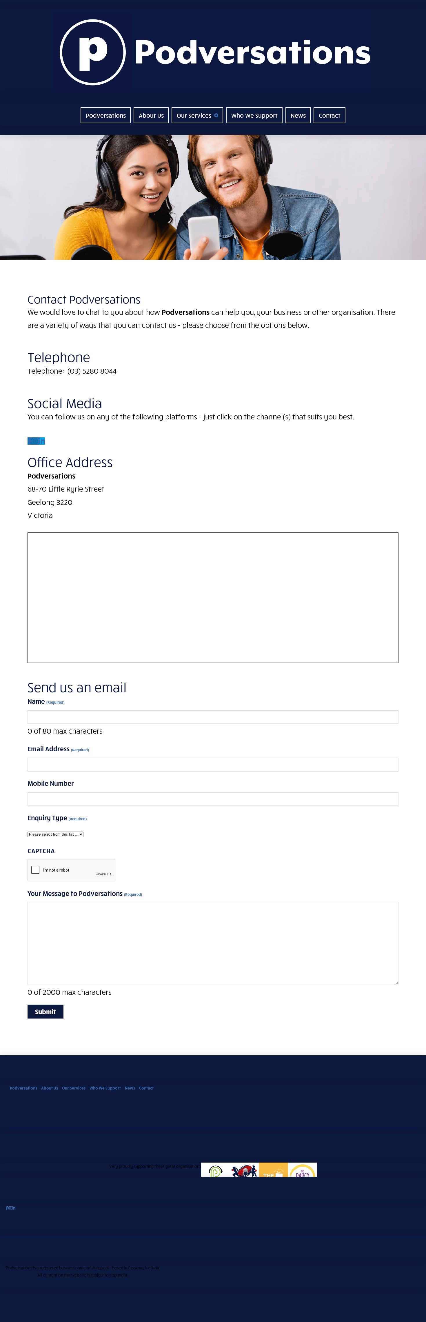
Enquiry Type (57, 818)
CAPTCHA (41, 851)
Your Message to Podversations (85, 893)
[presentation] (72, 870)
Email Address (58, 749)
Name (46, 701)
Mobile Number (51, 783)
